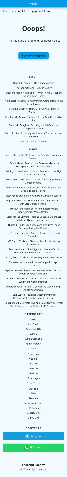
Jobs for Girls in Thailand (33, 141)
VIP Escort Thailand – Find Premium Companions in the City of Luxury (34, 102)
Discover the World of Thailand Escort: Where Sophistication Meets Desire (34, 210)
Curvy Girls (33, 417)
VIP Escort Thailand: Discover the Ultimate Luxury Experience (34, 243)
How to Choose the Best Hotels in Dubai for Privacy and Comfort (34, 157)
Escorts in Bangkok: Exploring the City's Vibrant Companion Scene (34, 127)
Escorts (8, 11)
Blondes (33, 398)
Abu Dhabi (33, 324)
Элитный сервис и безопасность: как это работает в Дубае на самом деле (34, 189)
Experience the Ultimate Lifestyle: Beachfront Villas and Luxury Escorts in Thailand (34, 272)
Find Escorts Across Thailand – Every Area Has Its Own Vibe (34, 119)
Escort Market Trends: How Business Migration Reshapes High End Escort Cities (34, 165)
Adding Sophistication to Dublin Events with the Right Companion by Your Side (34, 173)
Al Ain (33, 348)
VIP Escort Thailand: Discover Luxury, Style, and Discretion (34, 235)
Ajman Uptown (33, 343)
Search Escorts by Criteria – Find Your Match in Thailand (34, 111)
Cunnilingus (33, 378)
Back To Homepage (33, 55)
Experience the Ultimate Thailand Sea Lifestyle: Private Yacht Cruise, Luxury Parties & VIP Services (34, 304)
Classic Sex (33, 373)
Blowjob (33, 368)
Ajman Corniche (33, 338)
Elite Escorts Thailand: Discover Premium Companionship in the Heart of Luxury (34, 296)
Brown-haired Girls (33, 403)
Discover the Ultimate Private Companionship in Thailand (34, 264)
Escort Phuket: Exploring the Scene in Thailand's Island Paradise (34, 135)
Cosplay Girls (33, 412)
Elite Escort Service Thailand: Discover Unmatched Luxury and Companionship (34, 280)
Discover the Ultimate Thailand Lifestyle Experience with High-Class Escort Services (34, 218)
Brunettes (33, 408)
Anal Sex (33, 358)
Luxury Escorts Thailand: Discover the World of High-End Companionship (34, 288)
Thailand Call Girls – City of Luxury (33, 87)
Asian (33, 393)
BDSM (33, 363)
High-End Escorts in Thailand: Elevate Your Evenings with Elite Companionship (34, 202)
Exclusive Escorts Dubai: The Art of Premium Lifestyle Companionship (34, 181)
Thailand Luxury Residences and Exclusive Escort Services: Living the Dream (34, 226)
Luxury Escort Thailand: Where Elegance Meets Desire (33, 257)
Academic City (33, 329)
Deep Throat (33, 383)
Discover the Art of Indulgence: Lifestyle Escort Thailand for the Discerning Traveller (34, 251)
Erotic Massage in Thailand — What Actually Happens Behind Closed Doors (34, 94)
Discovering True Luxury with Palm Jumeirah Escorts (33, 195)
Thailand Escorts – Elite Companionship (33, 83)
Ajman (33, 333)
